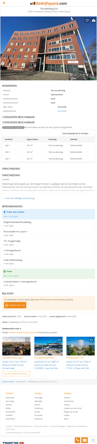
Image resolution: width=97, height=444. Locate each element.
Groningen (38, 397)
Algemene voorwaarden (77, 426)
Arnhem (67, 397)
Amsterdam (10, 412)
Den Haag (10, 401)
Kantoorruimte (8, 381)
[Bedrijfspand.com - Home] (48, 3)
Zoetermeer (69, 401)
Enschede (38, 415)
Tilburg (66, 404)
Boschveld (62, 111)
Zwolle (37, 412)
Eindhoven (38, 408)
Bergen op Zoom (71, 412)
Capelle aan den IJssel (73, 408)
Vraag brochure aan (16, 305)
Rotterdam (10, 397)
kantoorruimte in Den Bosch (22, 332)
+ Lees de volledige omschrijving (19, 198)
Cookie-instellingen (57, 426)
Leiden (66, 415)
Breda (8, 408)
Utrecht (9, 404)
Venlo (66, 419)
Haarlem (9, 415)
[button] (93, 49)
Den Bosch (20, 381)
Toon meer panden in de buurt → (16, 374)
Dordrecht (38, 419)
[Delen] (93, 440)
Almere (37, 404)
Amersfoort (10, 419)
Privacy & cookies (41, 426)
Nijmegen (38, 401)
